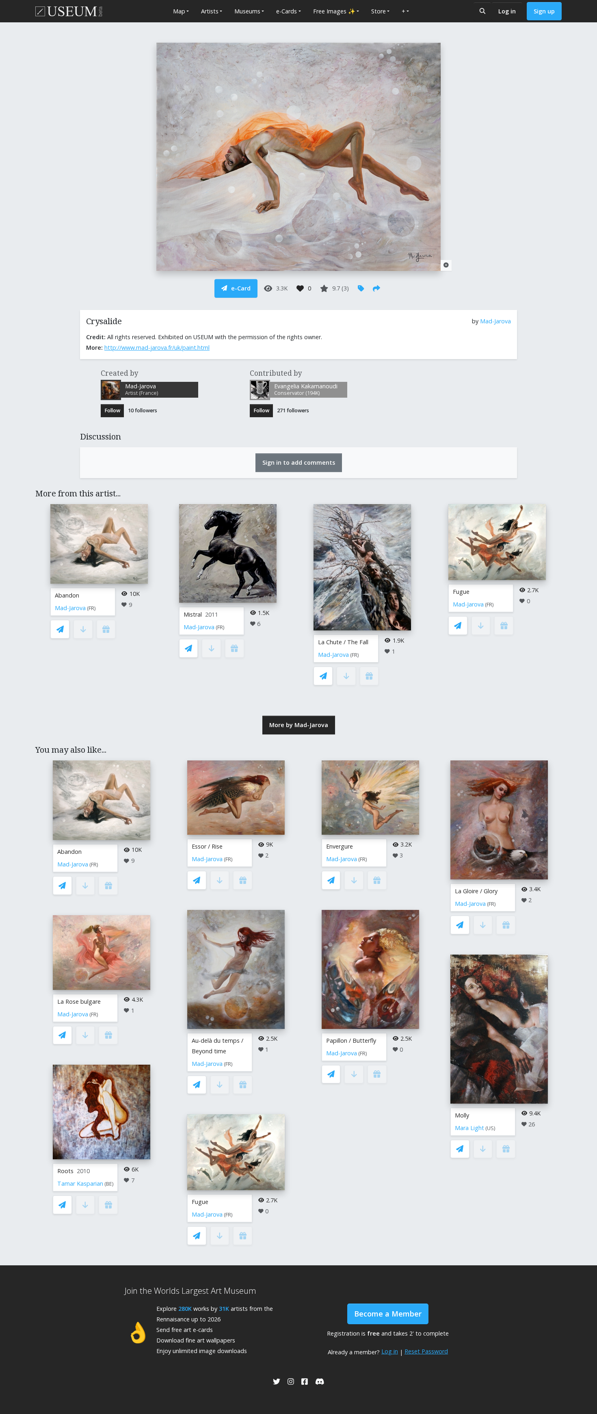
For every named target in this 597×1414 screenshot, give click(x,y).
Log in (507, 11)
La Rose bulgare (79, 1001)
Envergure (339, 846)
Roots (65, 1171)
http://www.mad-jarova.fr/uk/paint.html (157, 347)
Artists (209, 11)
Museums (247, 11)
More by (298, 725)
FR (91, 608)
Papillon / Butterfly (351, 1040)
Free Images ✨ (334, 11)
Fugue (461, 591)
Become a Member (388, 1314)
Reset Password (426, 1351)
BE (109, 1183)
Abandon (67, 595)
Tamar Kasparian (80, 1183)
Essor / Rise (207, 846)
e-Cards (286, 11)
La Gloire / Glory (476, 891)
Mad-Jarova (495, 321)
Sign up (544, 11)
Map (179, 11)
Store (378, 11)
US (490, 1128)
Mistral (193, 614)
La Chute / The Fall (343, 642)
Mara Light (469, 1128)
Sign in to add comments (298, 462)
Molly (462, 1115)
